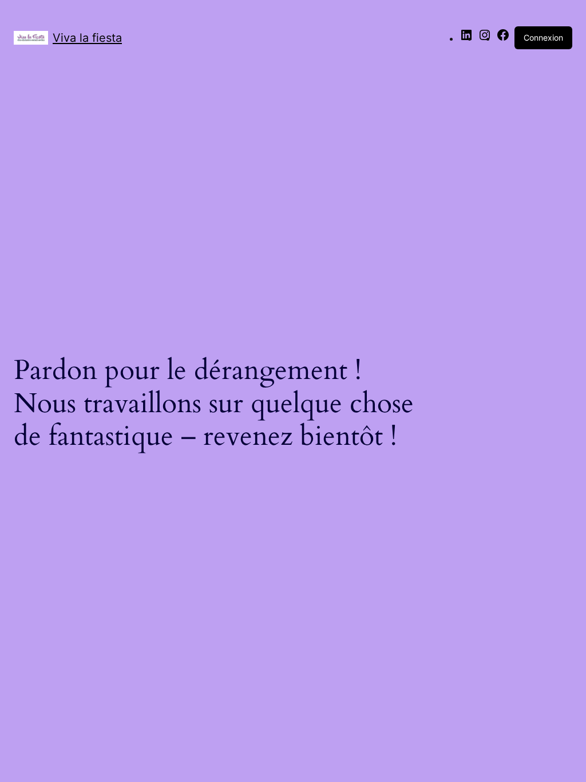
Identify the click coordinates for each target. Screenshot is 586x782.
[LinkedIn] (466, 38)
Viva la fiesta (87, 38)
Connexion (543, 37)
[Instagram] (485, 38)
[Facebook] (503, 38)
